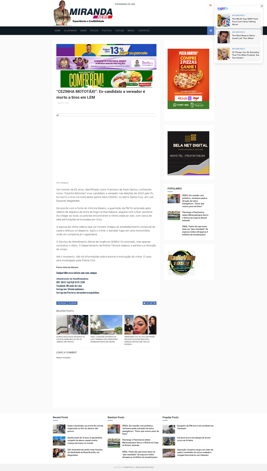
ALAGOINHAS (70, 31)
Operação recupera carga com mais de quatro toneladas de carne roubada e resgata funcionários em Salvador (195, 452)
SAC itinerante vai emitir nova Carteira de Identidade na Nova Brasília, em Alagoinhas (85, 452)
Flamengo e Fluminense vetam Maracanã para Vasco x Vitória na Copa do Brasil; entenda (140, 442)
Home (57, 31)
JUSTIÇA (119, 31)
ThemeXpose (128, 467)
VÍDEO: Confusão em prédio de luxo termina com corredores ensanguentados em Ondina (104, 339)
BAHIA (84, 31)
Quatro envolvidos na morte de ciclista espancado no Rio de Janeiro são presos (70, 339)
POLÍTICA (107, 31)
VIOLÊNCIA (72, 303)
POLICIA (94, 31)
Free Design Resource (145, 467)
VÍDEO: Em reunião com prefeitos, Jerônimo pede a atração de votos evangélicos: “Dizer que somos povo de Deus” (194, 200)
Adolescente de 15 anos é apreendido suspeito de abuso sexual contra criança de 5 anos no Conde (84, 440)
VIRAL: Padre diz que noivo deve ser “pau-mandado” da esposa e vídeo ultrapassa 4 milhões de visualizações (140, 454)
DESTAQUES (61, 303)
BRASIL (131, 31)
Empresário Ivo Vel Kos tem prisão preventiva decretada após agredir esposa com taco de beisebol (139, 340)
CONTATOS (143, 31)
